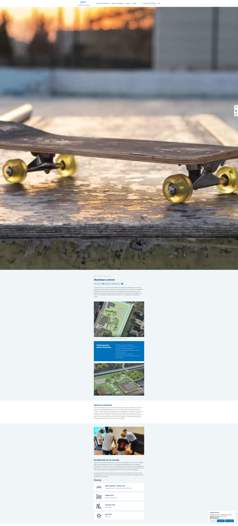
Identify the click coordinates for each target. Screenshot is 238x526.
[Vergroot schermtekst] (236, 107)
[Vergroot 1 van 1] (142, 303)
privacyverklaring (213, 517)
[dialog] (222, 517)
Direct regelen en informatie (102, 3)
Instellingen (213, 520)
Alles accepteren (229, 520)
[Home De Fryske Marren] (83, 3)
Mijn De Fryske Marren (150, 3)
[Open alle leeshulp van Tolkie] (122, 284)
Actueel (127, 3)
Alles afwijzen (221, 520)
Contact (134, 3)
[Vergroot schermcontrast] (236, 111)
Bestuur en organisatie (117, 3)
